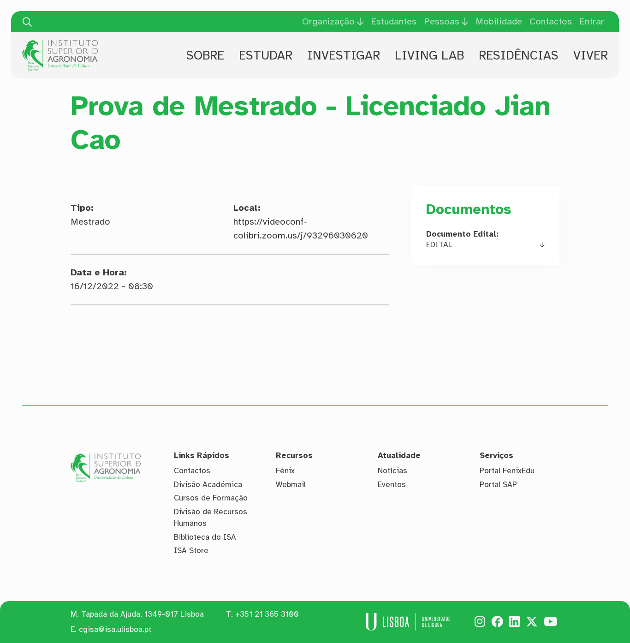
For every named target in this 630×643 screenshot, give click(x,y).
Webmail (291, 484)
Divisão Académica (208, 484)
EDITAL (439, 245)
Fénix (285, 471)
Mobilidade (498, 21)
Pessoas (441, 21)
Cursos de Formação (211, 498)
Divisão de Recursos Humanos (210, 518)
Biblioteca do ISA (205, 537)
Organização (328, 21)
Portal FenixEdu (507, 471)
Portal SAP (498, 484)
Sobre (205, 55)
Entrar (591, 21)
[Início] (60, 43)
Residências (519, 55)
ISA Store (191, 550)
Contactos (550, 21)
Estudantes (393, 21)
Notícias (392, 471)
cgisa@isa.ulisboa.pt (115, 629)
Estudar (265, 55)
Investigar (343, 55)
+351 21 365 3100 (267, 614)
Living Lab (429, 55)
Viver (590, 55)
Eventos (392, 484)
